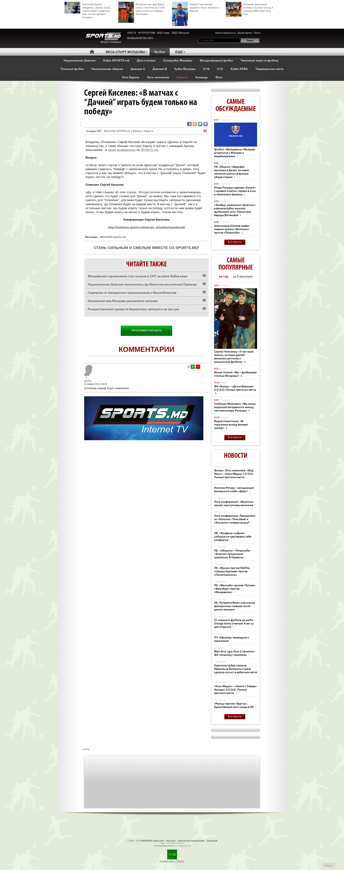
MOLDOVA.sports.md (113, 237)
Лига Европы (130, 77)
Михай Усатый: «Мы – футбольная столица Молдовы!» (235, 373)
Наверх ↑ (329, 865)
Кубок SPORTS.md (116, 60)
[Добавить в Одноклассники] (195, 124)
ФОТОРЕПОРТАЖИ (146, 33)
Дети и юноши (146, 60)
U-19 (206, 69)
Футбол (159, 51)
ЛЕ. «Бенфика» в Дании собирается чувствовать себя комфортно (232, 536)
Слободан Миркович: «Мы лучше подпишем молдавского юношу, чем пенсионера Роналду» (235, 407)
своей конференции (122, 150)
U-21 (220, 69)
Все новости (235, 242)
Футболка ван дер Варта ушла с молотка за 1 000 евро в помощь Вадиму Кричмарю (150, 9)
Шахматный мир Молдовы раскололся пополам (123, 300)
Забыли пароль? (245, 33)
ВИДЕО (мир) (163, 33)
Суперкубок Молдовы (177, 60)
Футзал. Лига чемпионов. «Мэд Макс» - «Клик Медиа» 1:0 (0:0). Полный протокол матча (234, 474)
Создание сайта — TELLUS (172, 861)
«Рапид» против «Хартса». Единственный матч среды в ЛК (235, 705)
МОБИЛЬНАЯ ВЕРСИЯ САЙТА (140, 38)
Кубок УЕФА (239, 69)
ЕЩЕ (179, 51)
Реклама (171, 841)
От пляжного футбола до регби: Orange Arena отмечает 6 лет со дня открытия (234, 623)
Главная (91, 52)
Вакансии (212, 841)
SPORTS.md (149, 150)
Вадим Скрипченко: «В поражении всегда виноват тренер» (231, 424)
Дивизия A (138, 69)
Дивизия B (159, 69)
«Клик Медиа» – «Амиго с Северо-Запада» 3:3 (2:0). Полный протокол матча (235, 689)
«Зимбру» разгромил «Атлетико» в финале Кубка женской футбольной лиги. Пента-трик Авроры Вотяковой (235, 210)
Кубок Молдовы (185, 69)
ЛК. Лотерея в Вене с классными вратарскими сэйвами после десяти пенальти (234, 606)
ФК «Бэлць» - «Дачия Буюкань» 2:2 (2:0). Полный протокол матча (235, 389)
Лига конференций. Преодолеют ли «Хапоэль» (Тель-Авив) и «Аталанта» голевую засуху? (234, 519)
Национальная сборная (107, 69)
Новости (182, 77)
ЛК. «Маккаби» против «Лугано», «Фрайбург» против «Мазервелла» (235, 588)
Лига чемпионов (158, 77)
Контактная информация (191, 841)
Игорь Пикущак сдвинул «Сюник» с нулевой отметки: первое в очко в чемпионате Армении (235, 191)
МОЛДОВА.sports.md (153, 841)
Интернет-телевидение (112, 42)
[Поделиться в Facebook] (189, 124)
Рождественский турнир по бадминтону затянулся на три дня (133, 309)
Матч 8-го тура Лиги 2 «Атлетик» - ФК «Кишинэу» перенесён (235, 653)
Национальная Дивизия (80, 60)
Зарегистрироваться (225, 33)
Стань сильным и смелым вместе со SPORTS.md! (146, 248)
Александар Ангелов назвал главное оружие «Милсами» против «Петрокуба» (232, 229)
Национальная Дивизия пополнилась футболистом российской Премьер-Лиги (142, 285)
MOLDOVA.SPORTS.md (117, 130)
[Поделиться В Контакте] (205, 124)
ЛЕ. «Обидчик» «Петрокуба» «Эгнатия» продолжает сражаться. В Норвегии (232, 554)
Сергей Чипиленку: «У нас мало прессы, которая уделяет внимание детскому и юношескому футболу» (234, 356)
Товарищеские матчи (269, 69)
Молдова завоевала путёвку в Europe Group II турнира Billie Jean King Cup (258, 9)
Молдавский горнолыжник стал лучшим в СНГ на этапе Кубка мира (137, 276)
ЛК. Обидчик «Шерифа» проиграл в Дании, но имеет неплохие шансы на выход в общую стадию (231, 172)
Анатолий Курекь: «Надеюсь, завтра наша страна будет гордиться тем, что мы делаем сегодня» (96, 11)
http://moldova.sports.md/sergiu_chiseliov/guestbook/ (146, 227)
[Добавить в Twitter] (200, 124)
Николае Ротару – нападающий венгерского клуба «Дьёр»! (234, 489)
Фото (219, 77)
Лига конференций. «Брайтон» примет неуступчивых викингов (235, 503)
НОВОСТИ (131, 33)
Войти (257, 33)
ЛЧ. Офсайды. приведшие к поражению (231, 639)
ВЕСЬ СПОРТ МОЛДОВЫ (125, 51)
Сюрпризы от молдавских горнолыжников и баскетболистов (132, 292)
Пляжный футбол (72, 69)
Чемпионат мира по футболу (259, 60)
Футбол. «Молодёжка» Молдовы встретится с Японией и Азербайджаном (234, 153)
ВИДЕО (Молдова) (180, 33)
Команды (201, 77)
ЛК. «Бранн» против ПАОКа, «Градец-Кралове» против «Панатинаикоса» (232, 571)
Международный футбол (216, 60)
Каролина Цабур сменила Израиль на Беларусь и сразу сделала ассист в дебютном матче (235, 670)
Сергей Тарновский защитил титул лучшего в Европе (204, 7)
